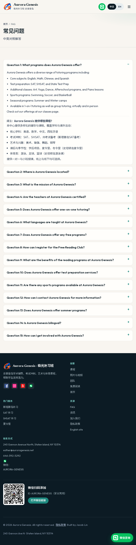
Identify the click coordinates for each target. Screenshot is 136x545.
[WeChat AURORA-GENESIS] (102, 6)
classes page (50, 111)
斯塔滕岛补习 (10, 407)
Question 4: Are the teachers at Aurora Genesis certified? (46, 197)
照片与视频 (76, 375)
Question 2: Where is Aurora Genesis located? (38, 172)
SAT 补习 (8, 412)
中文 (112, 6)
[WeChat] (31, 386)
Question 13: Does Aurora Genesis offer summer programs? (47, 310)
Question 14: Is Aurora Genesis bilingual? (34, 323)
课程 (72, 369)
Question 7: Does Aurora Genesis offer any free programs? (47, 234)
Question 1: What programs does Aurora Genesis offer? (44, 65)
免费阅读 (75, 386)
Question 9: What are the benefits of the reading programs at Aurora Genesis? (60, 260)
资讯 (72, 412)
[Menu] (129, 6)
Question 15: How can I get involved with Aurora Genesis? (45, 335)
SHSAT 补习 (9, 418)
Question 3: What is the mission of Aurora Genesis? (41, 184)
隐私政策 (75, 424)
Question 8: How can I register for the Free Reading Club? (46, 247)
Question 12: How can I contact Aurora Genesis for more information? (54, 297)
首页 (5, 24)
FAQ (72, 407)
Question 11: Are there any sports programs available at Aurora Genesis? (56, 285)
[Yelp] (23, 386)
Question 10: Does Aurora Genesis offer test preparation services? (52, 272)
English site (76, 429)
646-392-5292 (12, 455)
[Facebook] (6, 386)
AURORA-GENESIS (13, 469)
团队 (72, 380)
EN (119, 6)
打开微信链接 (38, 500)
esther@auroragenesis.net (18, 450)
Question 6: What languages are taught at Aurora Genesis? (47, 222)
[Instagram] (14, 386)
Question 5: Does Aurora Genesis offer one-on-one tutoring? (48, 209)
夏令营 (7, 424)
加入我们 (75, 418)
